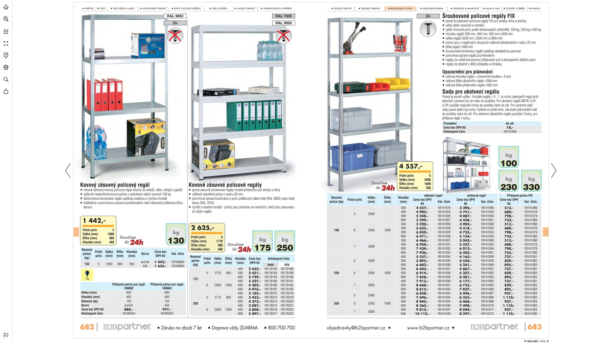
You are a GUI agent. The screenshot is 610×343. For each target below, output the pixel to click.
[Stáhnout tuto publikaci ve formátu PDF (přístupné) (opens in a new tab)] (6, 55)
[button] (6, 19)
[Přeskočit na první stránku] (525, 341)
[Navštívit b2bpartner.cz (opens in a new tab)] (6, 7)
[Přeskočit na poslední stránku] (548, 341)
